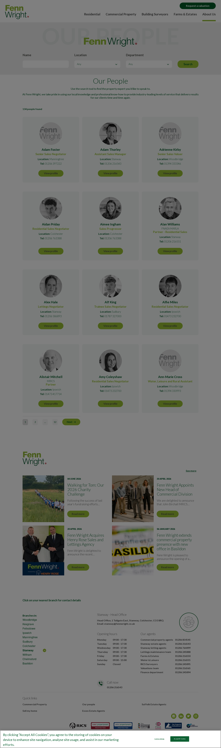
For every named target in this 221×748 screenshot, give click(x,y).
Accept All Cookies (180, 739)
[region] (110, 739)
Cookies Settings (159, 739)
